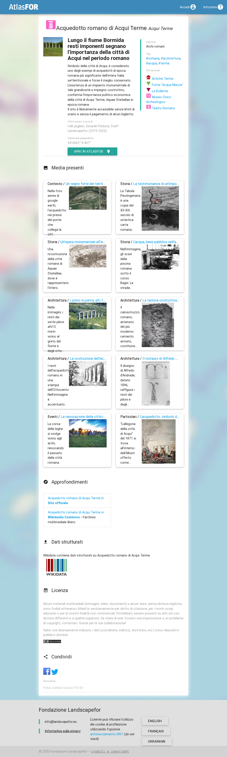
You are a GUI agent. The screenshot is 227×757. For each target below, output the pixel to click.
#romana (152, 58)
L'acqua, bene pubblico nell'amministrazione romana (172, 242)
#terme (164, 63)
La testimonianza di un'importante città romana (170, 183)
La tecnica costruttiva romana (166, 300)
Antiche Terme (162, 78)
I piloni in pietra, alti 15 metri (92, 300)
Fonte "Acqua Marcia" (167, 85)
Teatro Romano (163, 108)
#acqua (151, 63)
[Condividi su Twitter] (54, 674)
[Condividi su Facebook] (47, 674)
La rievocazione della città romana (87, 416)
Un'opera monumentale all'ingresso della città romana (101, 242)
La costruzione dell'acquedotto (94, 358)
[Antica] (50, 28)
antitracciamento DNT (106, 734)
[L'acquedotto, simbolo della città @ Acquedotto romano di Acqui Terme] (159, 462)
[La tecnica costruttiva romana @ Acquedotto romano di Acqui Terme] (158, 346)
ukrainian (156, 741)
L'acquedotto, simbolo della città (165, 416)
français (156, 731)
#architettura (170, 58)
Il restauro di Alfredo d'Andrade (166, 358)
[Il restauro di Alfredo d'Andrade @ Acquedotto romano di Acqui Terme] (156, 404)
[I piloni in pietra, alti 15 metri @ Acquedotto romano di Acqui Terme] (88, 328)
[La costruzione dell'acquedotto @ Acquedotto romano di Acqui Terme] (88, 385)
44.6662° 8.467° (79, 143)
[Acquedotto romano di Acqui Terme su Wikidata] (56, 575)
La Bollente (159, 91)
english (155, 721)
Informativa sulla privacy (62, 731)
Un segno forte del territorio (87, 183)
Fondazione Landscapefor (68, 751)
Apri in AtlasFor (88, 151)
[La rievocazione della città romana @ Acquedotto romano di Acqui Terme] (88, 446)
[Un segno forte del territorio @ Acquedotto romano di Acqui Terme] (88, 208)
